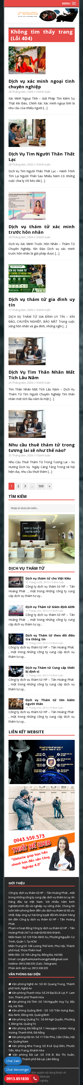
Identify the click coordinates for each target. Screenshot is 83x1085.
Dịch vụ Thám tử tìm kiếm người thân (50, 702)
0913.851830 (17, 1078)
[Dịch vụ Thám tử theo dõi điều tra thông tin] (16, 642)
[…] (45, 108)
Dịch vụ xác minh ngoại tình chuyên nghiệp (42, 84)
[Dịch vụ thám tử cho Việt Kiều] (16, 585)
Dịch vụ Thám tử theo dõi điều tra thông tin (50, 637)
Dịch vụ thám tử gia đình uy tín (42, 302)
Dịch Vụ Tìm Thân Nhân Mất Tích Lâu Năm (42, 374)
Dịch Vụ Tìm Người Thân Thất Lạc (42, 156)
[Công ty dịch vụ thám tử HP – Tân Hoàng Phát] (41, 19)
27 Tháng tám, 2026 (21, 310)
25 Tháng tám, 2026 (21, 455)
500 (41, 486)
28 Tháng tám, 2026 (21, 92)
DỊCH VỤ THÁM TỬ (27, 568)
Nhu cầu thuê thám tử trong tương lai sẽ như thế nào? (42, 447)
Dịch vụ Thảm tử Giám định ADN (50, 607)
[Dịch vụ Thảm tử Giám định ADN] (16, 614)
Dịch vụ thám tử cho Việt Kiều (48, 578)
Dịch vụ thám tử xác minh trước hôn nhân (42, 229)
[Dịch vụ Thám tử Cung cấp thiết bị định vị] (16, 674)
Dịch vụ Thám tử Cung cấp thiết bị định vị (50, 669)
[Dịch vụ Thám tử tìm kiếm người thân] (16, 707)
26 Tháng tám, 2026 (21, 382)
